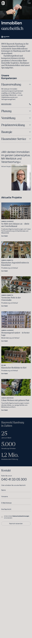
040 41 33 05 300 (14, 479)
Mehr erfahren (6, 104)
